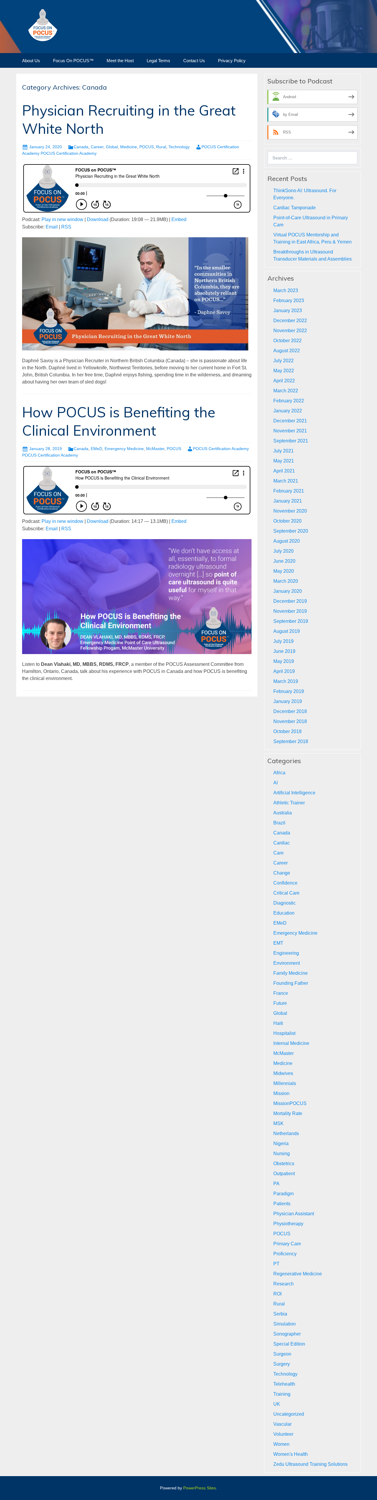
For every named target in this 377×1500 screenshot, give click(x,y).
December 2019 (290, 601)
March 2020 (285, 581)
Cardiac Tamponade (294, 207)
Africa (279, 772)
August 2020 (286, 541)
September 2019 (290, 621)
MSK (278, 1123)
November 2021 (290, 430)
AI (275, 782)
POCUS (146, 146)
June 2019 (284, 651)
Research (283, 1283)
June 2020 (284, 561)
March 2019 (285, 681)
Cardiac (281, 842)
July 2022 (283, 360)
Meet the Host (120, 60)
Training (281, 1394)
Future (280, 1003)
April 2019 (284, 671)
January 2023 (287, 310)
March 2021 (285, 480)
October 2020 (287, 520)
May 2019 (283, 661)
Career (97, 146)
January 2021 (287, 500)
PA (276, 1183)
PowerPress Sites (199, 1488)
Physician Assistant (293, 1213)
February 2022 (288, 400)
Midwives (283, 1073)
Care (278, 852)
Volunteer (283, 1434)
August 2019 (286, 631)
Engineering (286, 953)
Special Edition (289, 1343)
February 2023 (288, 300)
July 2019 (283, 641)
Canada (81, 146)
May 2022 (283, 370)
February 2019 (288, 691)
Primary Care (287, 1243)
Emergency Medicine (124, 448)
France (280, 993)
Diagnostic (284, 902)
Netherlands (286, 1133)
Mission (281, 1093)
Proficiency (285, 1253)
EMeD (96, 448)
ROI (277, 1293)
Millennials (284, 1083)
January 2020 (287, 591)
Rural (161, 146)
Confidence (285, 882)
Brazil (279, 822)
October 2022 (287, 340)
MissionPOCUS (290, 1103)
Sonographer (287, 1333)
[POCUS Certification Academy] (42, 24)
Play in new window (62, 219)
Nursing (281, 1153)
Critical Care (286, 892)
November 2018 (290, 721)
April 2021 (284, 470)
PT (276, 1263)
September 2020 (290, 531)
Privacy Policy (232, 60)
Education (284, 913)
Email (52, 226)
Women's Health (290, 1454)
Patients (281, 1203)
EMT (278, 943)
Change (281, 872)
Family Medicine (290, 973)
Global (112, 146)
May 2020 (283, 571)
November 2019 (290, 611)
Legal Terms (158, 60)
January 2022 (287, 410)
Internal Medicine (291, 1043)
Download (97, 219)
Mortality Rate (287, 1113)
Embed (178, 219)
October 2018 (287, 731)
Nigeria (281, 1143)
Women (281, 1444)
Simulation (284, 1323)
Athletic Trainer (289, 802)
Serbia (280, 1313)
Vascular (282, 1424)
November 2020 (290, 510)
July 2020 (283, 551)
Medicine (128, 146)
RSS (66, 226)
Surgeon (282, 1353)
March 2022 (285, 390)
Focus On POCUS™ (73, 60)
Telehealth (284, 1384)
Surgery (281, 1363)
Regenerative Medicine (297, 1273)
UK (276, 1404)
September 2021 (290, 440)
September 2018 (290, 741)
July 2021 (283, 450)
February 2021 (288, 490)
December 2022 (290, 320)
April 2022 (284, 380)
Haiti (278, 1023)
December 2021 (290, 420)
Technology (179, 146)
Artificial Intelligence (294, 792)
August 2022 (286, 350)
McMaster (155, 448)
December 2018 (290, 711)
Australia (282, 812)
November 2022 (290, 330)
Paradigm (283, 1193)
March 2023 (285, 290)
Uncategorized (288, 1414)
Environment (286, 963)
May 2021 (283, 460)
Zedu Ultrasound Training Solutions (310, 1464)
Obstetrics (283, 1163)
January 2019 (287, 701)
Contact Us (194, 60)
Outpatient (284, 1173)
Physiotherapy (288, 1223)
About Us (31, 60)
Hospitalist (284, 1033)
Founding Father (290, 983)
